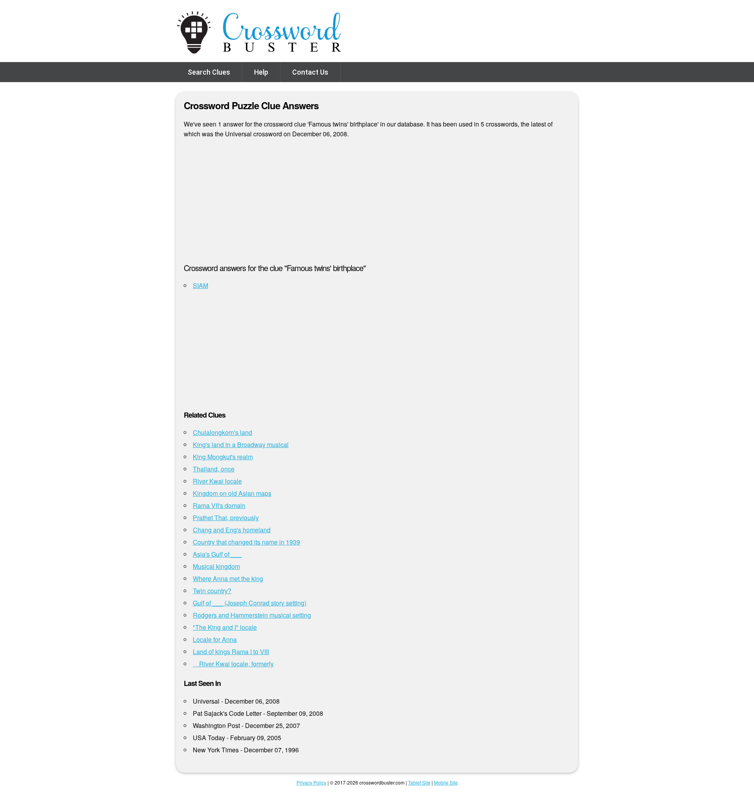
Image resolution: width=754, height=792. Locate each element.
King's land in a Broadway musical (241, 444)
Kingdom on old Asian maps (232, 493)
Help (261, 72)
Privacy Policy (311, 782)
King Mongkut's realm (223, 456)
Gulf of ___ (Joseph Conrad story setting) (249, 602)
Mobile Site (446, 782)
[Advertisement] (377, 204)
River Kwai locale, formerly (233, 663)
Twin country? (212, 590)
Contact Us (310, 72)
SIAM (200, 285)
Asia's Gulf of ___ (217, 554)
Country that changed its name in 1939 (246, 541)
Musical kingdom (216, 566)
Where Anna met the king (228, 578)
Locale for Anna (215, 639)
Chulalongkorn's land (222, 432)
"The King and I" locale (225, 627)
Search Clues (209, 72)
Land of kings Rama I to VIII (231, 651)
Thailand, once (213, 468)
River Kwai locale (217, 481)
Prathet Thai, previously (226, 517)
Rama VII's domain (219, 505)
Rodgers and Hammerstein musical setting (252, 615)
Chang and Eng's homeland (232, 529)
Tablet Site (419, 782)
